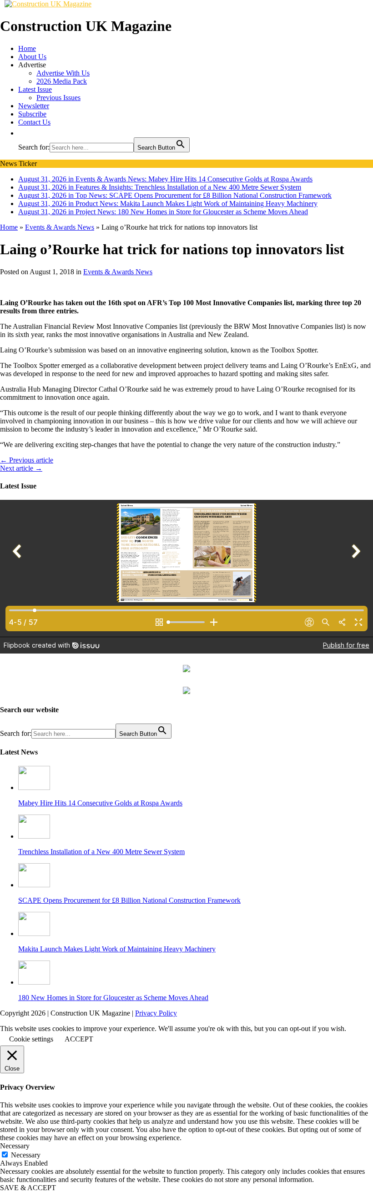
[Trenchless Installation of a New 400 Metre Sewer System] (34, 836)
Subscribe (32, 114)
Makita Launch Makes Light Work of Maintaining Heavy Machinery (117, 949)
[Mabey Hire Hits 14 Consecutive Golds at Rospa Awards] (34, 787)
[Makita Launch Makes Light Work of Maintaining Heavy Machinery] (34, 933)
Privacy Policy (156, 1013)
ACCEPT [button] (79, 1039)
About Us (32, 56)
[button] (22, 133)
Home (27, 48)
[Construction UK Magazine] (48, 4)
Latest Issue (35, 89)
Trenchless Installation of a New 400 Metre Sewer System (101, 851)
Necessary (25, 1155)
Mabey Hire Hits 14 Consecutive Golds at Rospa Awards (100, 803)
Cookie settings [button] (31, 1039)
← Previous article (26, 460)
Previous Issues (58, 97)
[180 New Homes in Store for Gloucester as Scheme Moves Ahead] (34, 982)
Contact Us (34, 122)
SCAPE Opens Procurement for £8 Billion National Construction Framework (129, 900)
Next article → (21, 468)
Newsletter (33, 106)
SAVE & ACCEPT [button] (28, 1188)
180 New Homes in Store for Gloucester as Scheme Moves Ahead (113, 997)
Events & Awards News (117, 272)
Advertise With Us (63, 73)
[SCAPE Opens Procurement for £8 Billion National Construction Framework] (34, 885)
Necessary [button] (15, 1146)
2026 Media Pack (61, 81)
